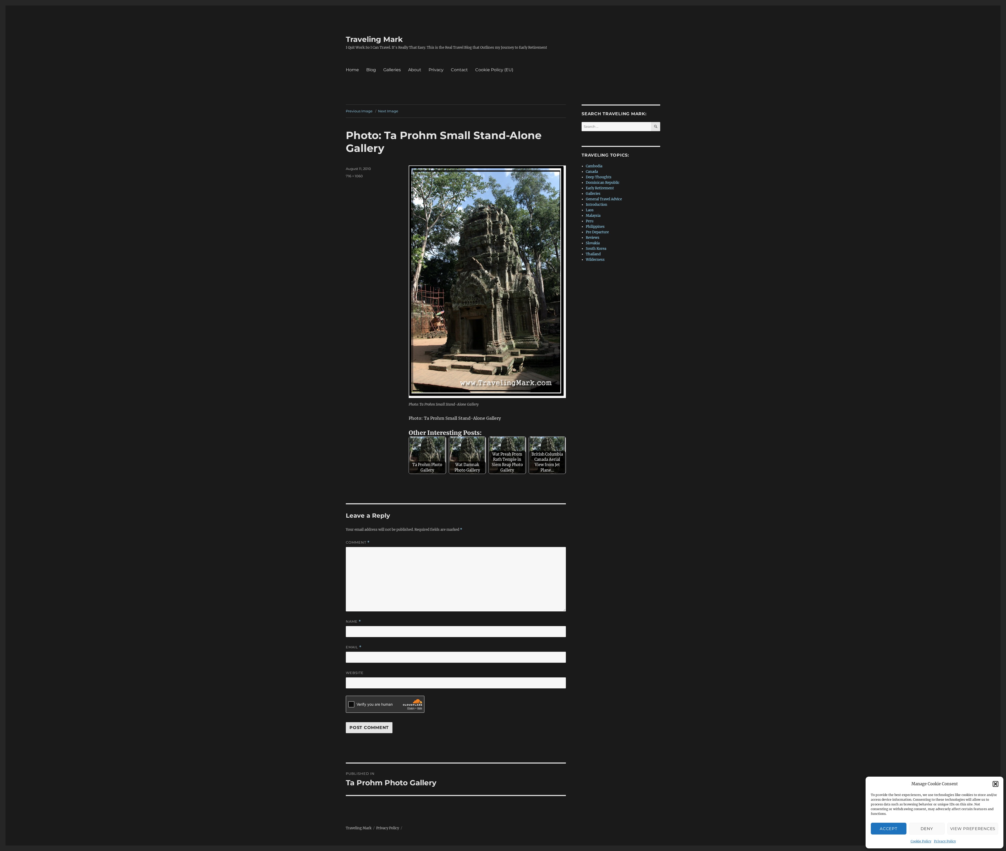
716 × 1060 (354, 176)
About (414, 69)
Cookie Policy (921, 841)
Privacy (436, 69)
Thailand (593, 254)
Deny (927, 828)
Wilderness (595, 259)
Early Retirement (600, 188)
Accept (888, 828)
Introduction (596, 204)
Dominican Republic (603, 182)
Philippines (595, 226)
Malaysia (593, 215)
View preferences (972, 828)
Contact (459, 69)
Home (352, 69)
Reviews (592, 237)
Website (355, 673)
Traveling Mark (374, 39)
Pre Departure (597, 232)
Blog (371, 69)
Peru (589, 221)
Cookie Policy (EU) (494, 69)
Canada (592, 171)
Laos (590, 210)
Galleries (392, 69)
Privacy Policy (945, 841)
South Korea (596, 248)
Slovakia (593, 243)
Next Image (388, 111)
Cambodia (594, 166)
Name (353, 621)
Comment (358, 542)
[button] (995, 784)
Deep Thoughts (598, 177)
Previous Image (359, 111)
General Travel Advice (604, 199)
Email (354, 647)
